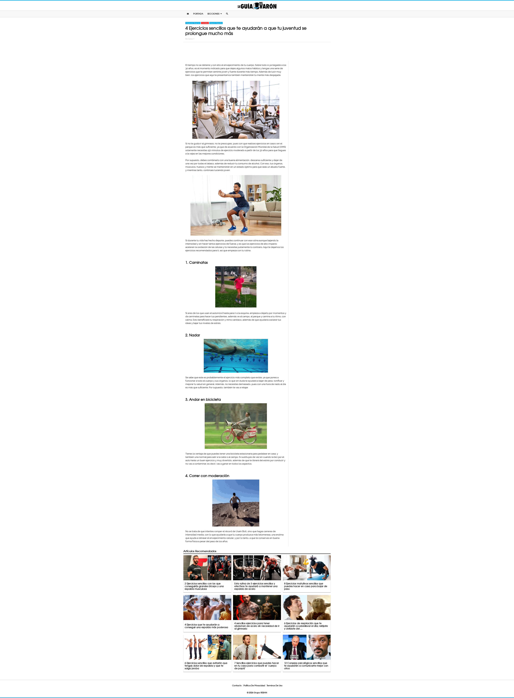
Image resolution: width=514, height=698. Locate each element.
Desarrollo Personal (193, 23)
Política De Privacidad (254, 685)
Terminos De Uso (274, 685)
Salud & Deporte (216, 23)
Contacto (237, 685)
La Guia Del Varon (257, 5)
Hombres (205, 23)
